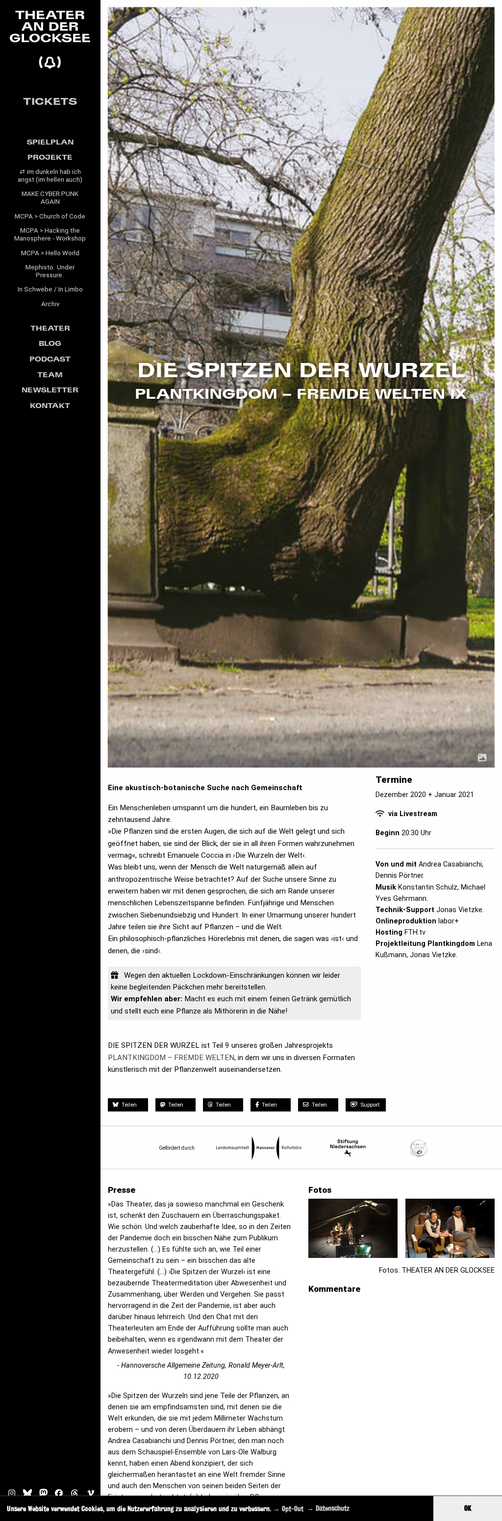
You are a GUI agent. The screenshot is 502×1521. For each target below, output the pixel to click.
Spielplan (50, 142)
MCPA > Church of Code (50, 216)
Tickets (50, 101)
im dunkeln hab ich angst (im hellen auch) (50, 175)
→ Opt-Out (288, 1508)
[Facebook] (58, 1495)
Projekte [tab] (50, 157)
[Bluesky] (26, 1495)
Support (370, 1104)
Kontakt (50, 405)
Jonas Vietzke (459, 910)
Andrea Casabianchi (450, 864)
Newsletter (50, 390)
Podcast (50, 359)
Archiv (50, 304)
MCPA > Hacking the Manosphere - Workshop (50, 234)
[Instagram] (10, 1495)
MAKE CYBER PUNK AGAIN (50, 197)
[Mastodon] (42, 1495)
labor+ (448, 921)
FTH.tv (415, 932)
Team (50, 374)
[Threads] (74, 1495)
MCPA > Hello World (50, 253)
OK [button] (467, 1508)
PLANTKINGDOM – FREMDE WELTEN (171, 1057)
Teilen (128, 1104)
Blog (50, 343)
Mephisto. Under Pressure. (50, 271)
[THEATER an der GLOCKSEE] (50, 40)
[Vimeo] (90, 1495)
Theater (50, 328)
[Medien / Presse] (482, 758)
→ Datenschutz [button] (328, 1508)
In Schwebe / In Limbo (50, 289)
